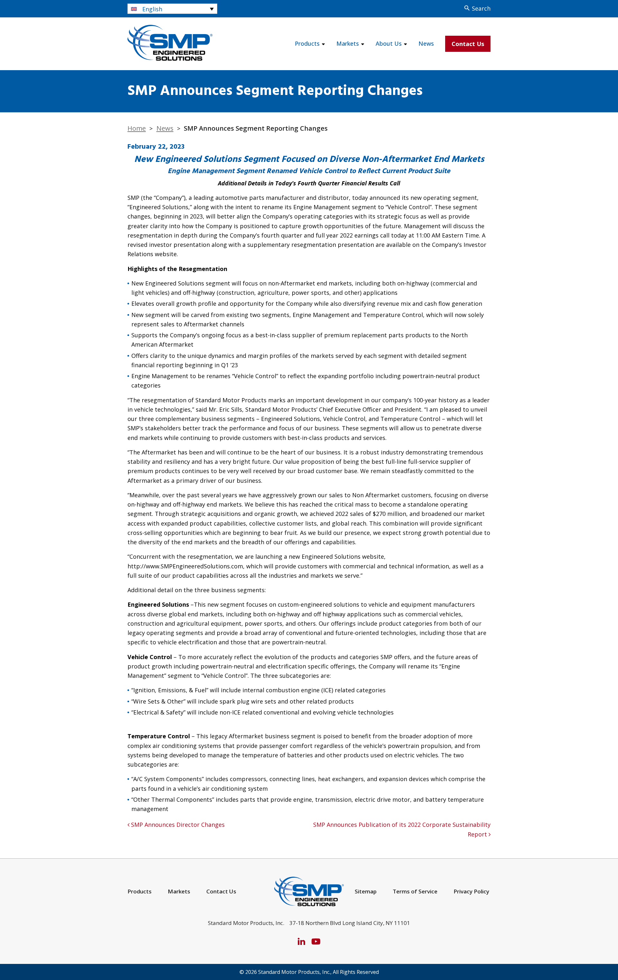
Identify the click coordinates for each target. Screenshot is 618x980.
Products (307, 43)
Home (136, 128)
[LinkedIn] (301, 941)
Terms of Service (415, 891)
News (426, 43)
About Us (389, 43)
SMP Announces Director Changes (177, 824)
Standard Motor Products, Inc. (294, 971)
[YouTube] (316, 941)
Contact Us (468, 44)
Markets (347, 43)
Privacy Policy (471, 891)
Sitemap (366, 891)
